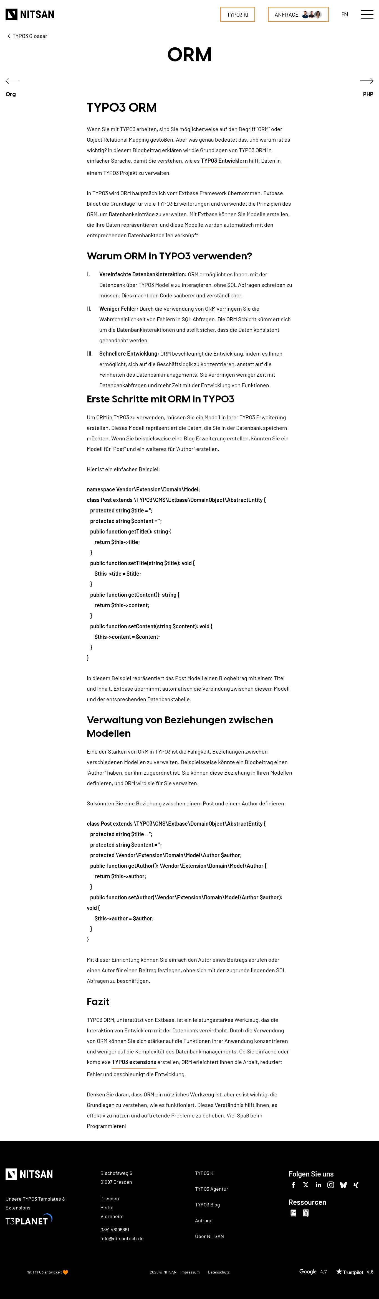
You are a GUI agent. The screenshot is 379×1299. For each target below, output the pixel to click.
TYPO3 (38, 1272)
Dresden (109, 1198)
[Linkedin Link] (318, 1185)
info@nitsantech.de (122, 1238)
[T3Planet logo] (29, 1219)
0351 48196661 (114, 1229)
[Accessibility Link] (306, 1213)
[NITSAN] (30, 15)
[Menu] (367, 14)
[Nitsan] (29, 1174)
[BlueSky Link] (343, 1185)
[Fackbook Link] (293, 1185)
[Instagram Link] (331, 1185)
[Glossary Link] (293, 1213)
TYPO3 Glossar (29, 35)
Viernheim (111, 1216)
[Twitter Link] (306, 1185)
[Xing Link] (356, 1185)
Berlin (106, 1207)
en (345, 15)
